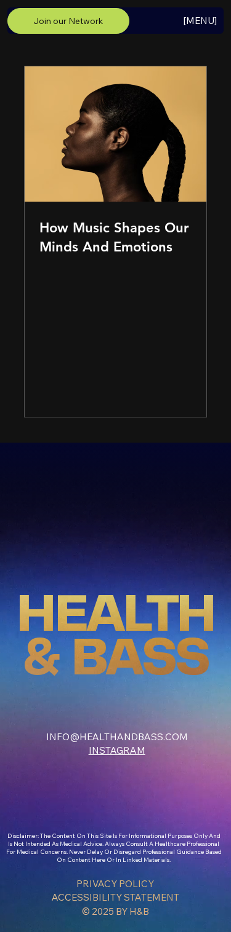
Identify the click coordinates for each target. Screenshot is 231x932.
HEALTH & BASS (115, 637)
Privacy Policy (115, 884)
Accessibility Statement (115, 897)
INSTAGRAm (117, 750)
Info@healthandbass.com (117, 737)
